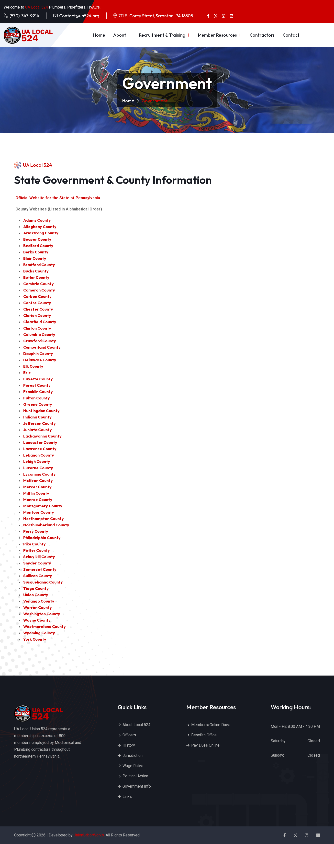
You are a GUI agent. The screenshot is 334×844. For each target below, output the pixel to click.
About (119, 35)
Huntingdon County (41, 410)
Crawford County (39, 340)
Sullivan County (37, 575)
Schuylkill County (39, 556)
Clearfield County (39, 321)
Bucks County (36, 271)
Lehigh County (36, 461)
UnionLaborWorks (88, 835)
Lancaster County (40, 442)
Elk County (33, 366)
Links (127, 796)
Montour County (38, 512)
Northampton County (43, 518)
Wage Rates (132, 765)
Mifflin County (36, 493)
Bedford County (38, 245)
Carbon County (37, 296)
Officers (129, 735)
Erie (27, 372)
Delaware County (39, 359)
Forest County (37, 385)
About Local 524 (136, 724)
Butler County (36, 277)
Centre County (37, 302)
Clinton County (37, 328)
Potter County (36, 550)
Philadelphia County (42, 537)
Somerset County (39, 569)
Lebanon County (38, 455)
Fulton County (36, 398)
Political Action (135, 776)
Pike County (34, 544)
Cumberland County (42, 347)
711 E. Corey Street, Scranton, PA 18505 (155, 16)
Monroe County (37, 499)
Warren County (37, 607)
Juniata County (37, 429)
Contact (291, 35)
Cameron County (39, 290)
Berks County (35, 252)
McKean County (38, 480)
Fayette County (38, 378)
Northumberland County (46, 524)
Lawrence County (39, 448)
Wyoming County (39, 632)
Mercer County (37, 486)
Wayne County (37, 620)
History (128, 745)
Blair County (34, 258)
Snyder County (37, 563)
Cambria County (38, 283)
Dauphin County (38, 353)
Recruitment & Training (162, 35)
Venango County (38, 601)
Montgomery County (42, 505)
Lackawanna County (42, 436)
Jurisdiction (132, 755)
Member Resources (217, 35)
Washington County (41, 613)
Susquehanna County (43, 582)
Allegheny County (39, 226)
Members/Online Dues (210, 724)
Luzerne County (38, 467)
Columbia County (39, 334)
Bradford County (39, 264)
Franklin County (38, 391)
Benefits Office (204, 735)
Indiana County (37, 417)
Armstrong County (40, 232)
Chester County (38, 309)
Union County (35, 594)
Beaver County (37, 239)
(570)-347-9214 (24, 16)
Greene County (37, 404)
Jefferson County (39, 423)
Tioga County (36, 588)
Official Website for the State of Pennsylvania (57, 198)
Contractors (262, 35)
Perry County (35, 531)
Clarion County (37, 315)
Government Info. (137, 786)
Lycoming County (39, 474)
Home (99, 35)
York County (34, 639)
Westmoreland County (44, 626)
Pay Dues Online (205, 745)
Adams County (37, 220)
